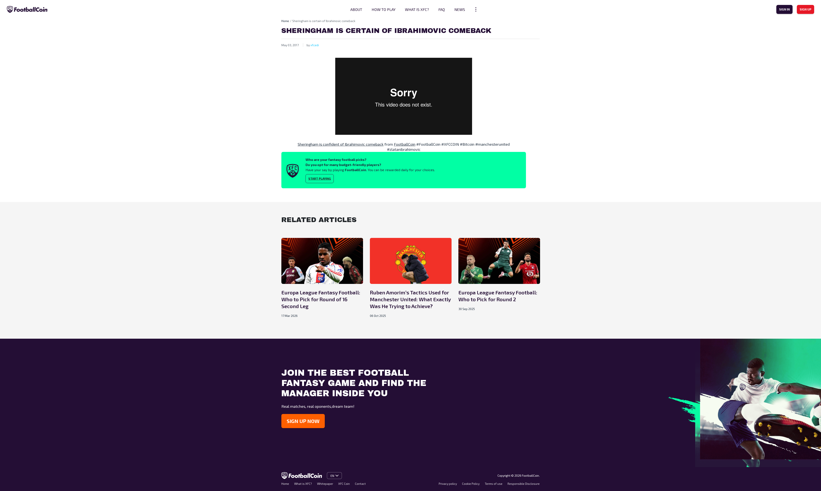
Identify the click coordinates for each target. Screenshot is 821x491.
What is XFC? (417, 9)
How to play (384, 9)
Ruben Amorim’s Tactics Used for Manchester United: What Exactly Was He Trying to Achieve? (410, 299)
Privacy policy (448, 483)
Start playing (319, 178)
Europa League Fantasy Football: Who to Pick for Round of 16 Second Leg (320, 299)
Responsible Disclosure (524, 483)
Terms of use (493, 483)
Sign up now (303, 421)
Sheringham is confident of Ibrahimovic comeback (341, 144)
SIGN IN (784, 9)
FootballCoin (404, 144)
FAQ (441, 9)
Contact (360, 483)
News (459, 9)
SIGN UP (805, 9)
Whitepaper (325, 483)
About (356, 9)
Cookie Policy (471, 483)
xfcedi (314, 45)
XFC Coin (344, 483)
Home (285, 21)
